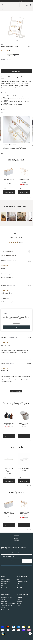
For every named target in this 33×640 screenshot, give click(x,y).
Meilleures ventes (5, 581)
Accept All (16, 327)
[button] (11, 216)
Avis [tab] (11, 237)
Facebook (19, 599)
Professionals (4, 601)
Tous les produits (5, 579)
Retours (19, 583)
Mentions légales (5, 609)
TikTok (18, 605)
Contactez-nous (21, 585)
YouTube (19, 603)
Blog (2, 589)
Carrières (3, 599)
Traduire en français (8, 277)
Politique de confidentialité (8, 603)
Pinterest (19, 601)
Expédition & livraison (22, 581)
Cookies (3, 607)
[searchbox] (14, 251)
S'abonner (27, 561)
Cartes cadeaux (5, 587)
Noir (17, 55)
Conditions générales (6, 605)
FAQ (18, 579)
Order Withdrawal (21, 587)
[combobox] (8, 255)
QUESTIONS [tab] (18, 237)
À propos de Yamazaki (6, 597)
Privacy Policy (19, 318)
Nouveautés (4, 583)
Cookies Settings (16, 323)
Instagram (19, 597)
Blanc (10, 55)
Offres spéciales (5, 585)
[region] (16, 320)
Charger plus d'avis (16, 391)
